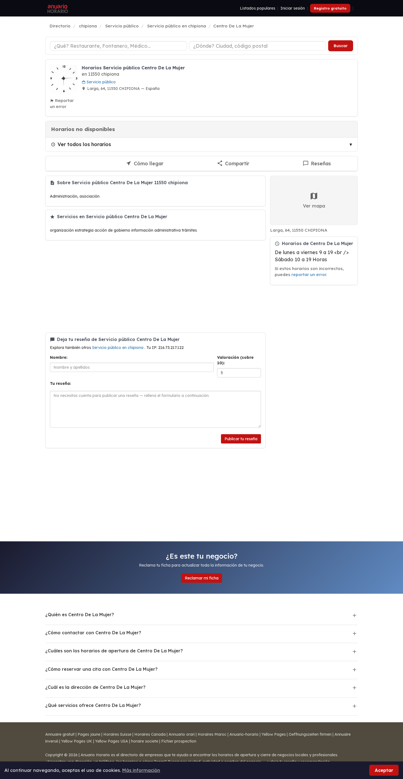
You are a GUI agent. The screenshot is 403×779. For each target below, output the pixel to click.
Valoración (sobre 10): (235, 360)
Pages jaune (89, 734)
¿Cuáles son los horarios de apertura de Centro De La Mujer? (114, 650)
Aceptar (384, 770)
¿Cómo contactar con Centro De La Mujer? (93, 632)
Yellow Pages (274, 734)
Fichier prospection (178, 741)
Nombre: (58, 357)
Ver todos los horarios (84, 144)
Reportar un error (62, 103)
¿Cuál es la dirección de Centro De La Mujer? (95, 687)
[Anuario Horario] (57, 8)
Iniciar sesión (292, 8)
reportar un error (308, 274)
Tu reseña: (60, 383)
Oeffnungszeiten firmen (310, 734)
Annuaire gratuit (60, 734)
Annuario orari (182, 734)
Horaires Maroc (212, 734)
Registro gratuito (330, 8)
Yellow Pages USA (111, 741)
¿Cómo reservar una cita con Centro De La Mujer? (101, 669)
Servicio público (101, 81)
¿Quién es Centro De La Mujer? (79, 614)
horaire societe (144, 741)
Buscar (341, 45)
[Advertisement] (155, 286)
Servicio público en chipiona (118, 347)
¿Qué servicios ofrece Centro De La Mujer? (93, 705)
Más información (141, 770)
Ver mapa (314, 206)
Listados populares (257, 8)
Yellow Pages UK (76, 741)
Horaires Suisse (117, 734)
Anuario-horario (244, 734)
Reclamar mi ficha (201, 578)
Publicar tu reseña (241, 438)
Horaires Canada (150, 734)
